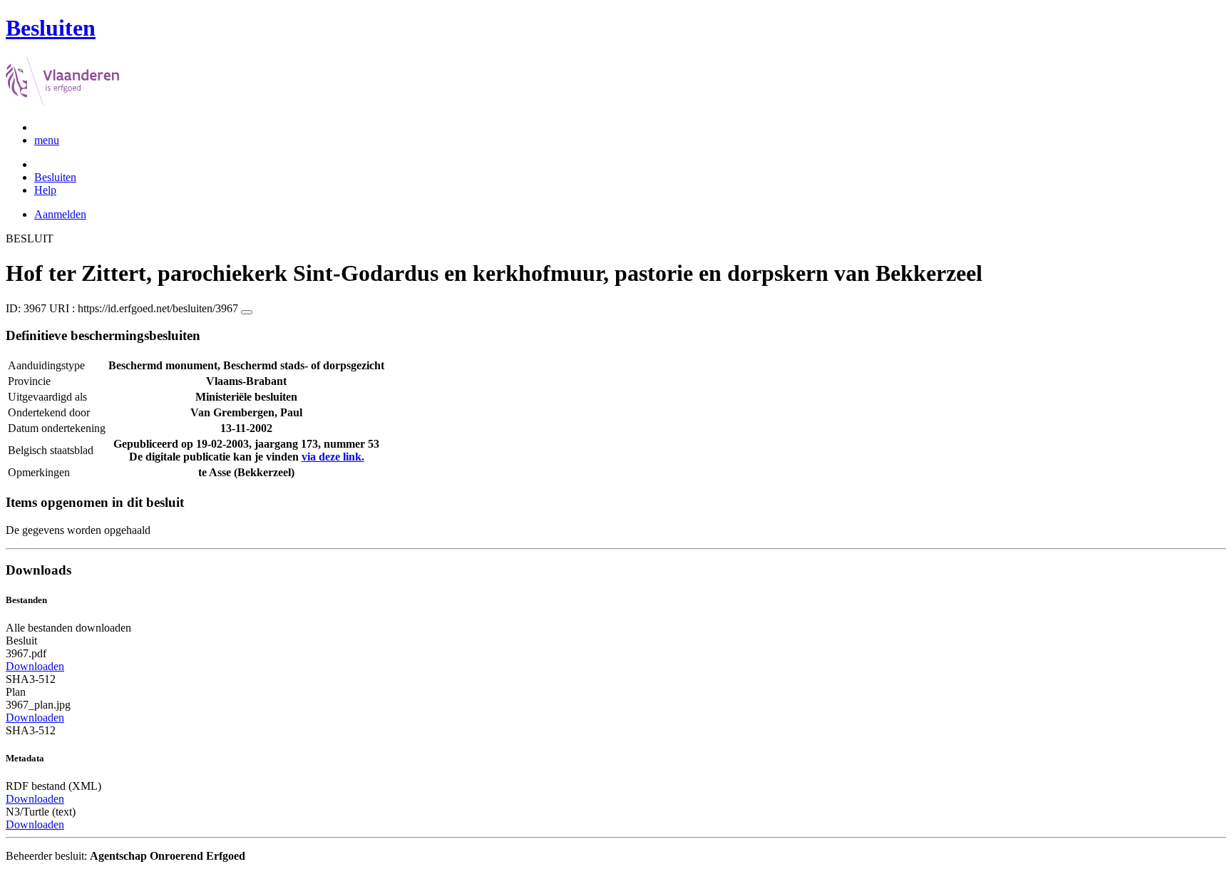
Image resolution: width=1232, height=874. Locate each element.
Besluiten (55, 177)
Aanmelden (60, 214)
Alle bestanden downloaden (68, 628)
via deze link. (333, 457)
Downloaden (35, 666)
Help (45, 190)
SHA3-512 (31, 679)
